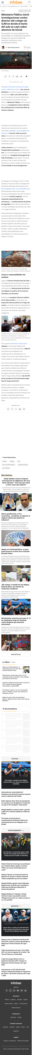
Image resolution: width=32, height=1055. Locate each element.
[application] (16, 60)
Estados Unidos (9, 1003)
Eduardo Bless (21, 6)
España (25, 999)
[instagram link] (14, 990)
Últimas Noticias (16, 1007)
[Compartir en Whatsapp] (5, 76)
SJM (18, 461)
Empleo (19, 1017)
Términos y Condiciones (9, 1040)
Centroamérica (23, 1003)
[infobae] (16, 2)
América (7, 999)
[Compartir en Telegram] (21, 76)
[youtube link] (18, 990)
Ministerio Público (23, 464)
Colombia (19, 999)
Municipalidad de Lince (11, 6)
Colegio (12, 461)
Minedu (4, 461)
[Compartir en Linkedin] (17, 76)
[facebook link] (6, 990)
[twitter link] (10, 990)
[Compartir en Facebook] (9, 76)
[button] (2, 2)
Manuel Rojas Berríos (14, 47)
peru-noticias (5, 468)
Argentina (13, 999)
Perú (2, 10)
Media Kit (16, 1031)
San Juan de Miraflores (8, 464)
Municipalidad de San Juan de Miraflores (14, 189)
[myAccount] (29, 2)
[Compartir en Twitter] (13, 76)
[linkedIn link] (25, 990)
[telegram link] (21, 990)
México (16, 1003)
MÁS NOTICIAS (16, 654)
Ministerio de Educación (19, 343)
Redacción (13, 1017)
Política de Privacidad (23, 1040)
